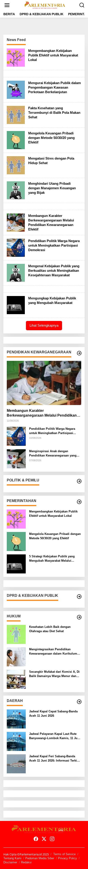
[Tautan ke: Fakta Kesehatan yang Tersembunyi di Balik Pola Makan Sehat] (16, 114)
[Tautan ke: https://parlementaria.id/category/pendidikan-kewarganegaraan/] (79, 353)
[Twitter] (44, 839)
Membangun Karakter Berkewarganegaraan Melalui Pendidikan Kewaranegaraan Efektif (42, 413)
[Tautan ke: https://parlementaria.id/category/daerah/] (79, 701)
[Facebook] (36, 839)
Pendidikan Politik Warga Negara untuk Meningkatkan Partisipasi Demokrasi (54, 245)
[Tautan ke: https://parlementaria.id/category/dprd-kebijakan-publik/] (79, 596)
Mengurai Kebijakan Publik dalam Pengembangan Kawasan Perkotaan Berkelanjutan (54, 87)
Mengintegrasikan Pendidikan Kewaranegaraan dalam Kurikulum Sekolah (53, 651)
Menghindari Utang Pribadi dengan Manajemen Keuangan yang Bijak (52, 188)
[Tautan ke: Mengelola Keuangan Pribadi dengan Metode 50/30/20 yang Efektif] (16, 140)
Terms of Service (64, 854)
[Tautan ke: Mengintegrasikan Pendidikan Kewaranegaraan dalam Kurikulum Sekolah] (16, 656)
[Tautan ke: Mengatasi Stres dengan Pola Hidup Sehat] (16, 165)
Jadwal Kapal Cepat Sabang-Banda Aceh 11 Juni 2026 (53, 713)
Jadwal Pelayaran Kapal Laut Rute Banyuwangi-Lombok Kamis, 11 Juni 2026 (54, 736)
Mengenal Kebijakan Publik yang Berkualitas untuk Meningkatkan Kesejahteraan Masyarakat (53, 270)
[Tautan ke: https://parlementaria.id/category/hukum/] (79, 617)
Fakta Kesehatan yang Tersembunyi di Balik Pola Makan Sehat (54, 112)
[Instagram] (52, 839)
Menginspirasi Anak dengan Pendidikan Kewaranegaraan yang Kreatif (52, 453)
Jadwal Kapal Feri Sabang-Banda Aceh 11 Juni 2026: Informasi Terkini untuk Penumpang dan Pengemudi (54, 758)
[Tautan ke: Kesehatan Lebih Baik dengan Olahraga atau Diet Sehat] (16, 634)
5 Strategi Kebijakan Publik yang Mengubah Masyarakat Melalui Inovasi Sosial (52, 559)
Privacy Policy (67, 858)
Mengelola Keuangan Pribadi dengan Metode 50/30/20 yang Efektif (51, 137)
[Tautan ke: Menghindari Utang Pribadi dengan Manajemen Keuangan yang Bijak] (16, 190)
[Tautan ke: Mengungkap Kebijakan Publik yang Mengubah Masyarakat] (16, 305)
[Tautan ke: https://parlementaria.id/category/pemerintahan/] (79, 502)
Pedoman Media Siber (39, 858)
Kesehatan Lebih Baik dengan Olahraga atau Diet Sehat (50, 629)
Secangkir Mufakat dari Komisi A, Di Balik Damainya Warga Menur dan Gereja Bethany (54, 674)
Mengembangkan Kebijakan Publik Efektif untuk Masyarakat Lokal (53, 55)
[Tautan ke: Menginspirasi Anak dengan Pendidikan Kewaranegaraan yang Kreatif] (16, 458)
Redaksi (26, 862)
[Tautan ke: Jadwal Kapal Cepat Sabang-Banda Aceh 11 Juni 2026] (16, 718)
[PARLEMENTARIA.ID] (45, 5)
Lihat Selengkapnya (44, 325)
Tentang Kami (12, 858)
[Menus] (7, 5)
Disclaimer (10, 862)
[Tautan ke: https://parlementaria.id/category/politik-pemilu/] (79, 481)
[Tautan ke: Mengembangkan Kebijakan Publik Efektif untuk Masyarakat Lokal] (16, 57)
